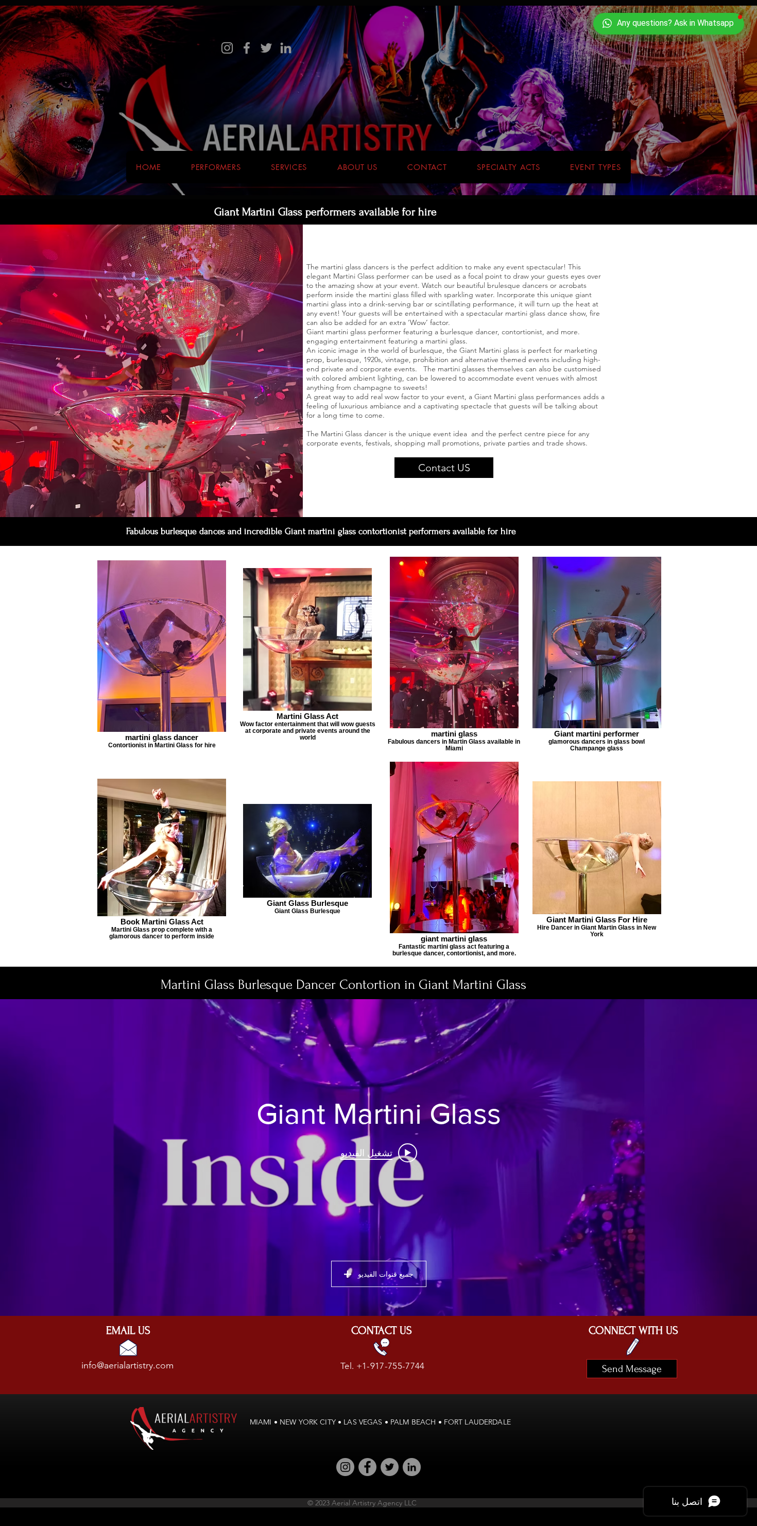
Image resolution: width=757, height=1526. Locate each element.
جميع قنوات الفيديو (386, 1274)
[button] (508, 167)
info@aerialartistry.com (127, 1365)
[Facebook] (246, 48)
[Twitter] (266, 48)
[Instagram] (227, 48)
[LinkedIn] (286, 48)
